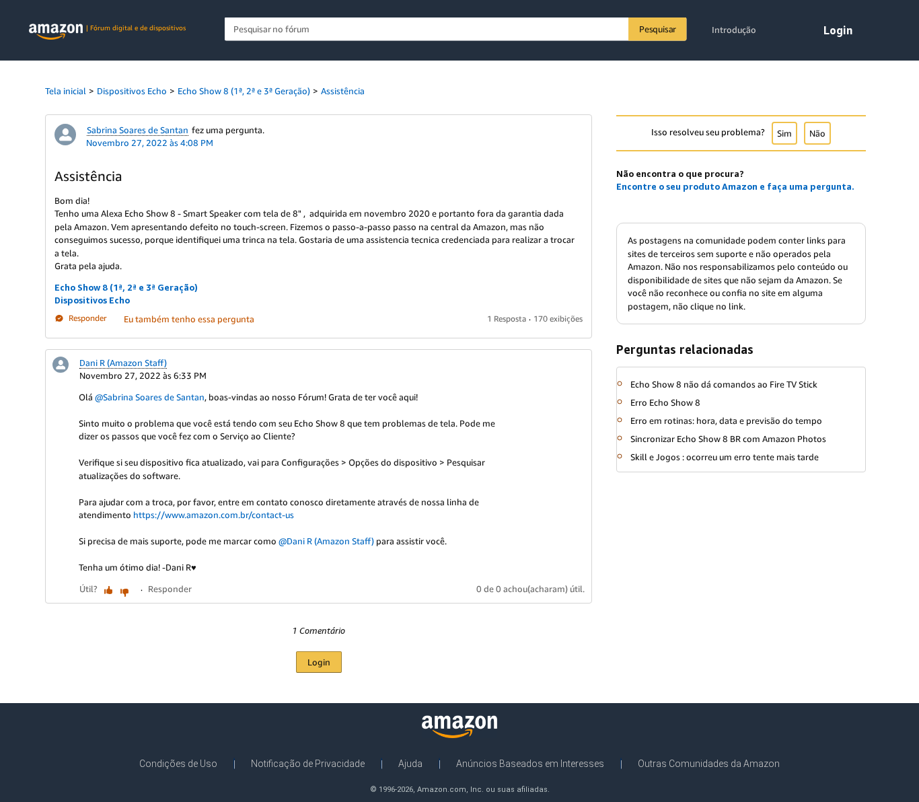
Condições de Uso (178, 763)
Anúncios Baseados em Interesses (530, 763)
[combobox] (456, 29)
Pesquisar (657, 29)
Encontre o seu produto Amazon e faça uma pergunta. (735, 186)
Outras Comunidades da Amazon (709, 763)
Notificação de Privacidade (308, 763)
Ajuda (410, 763)
